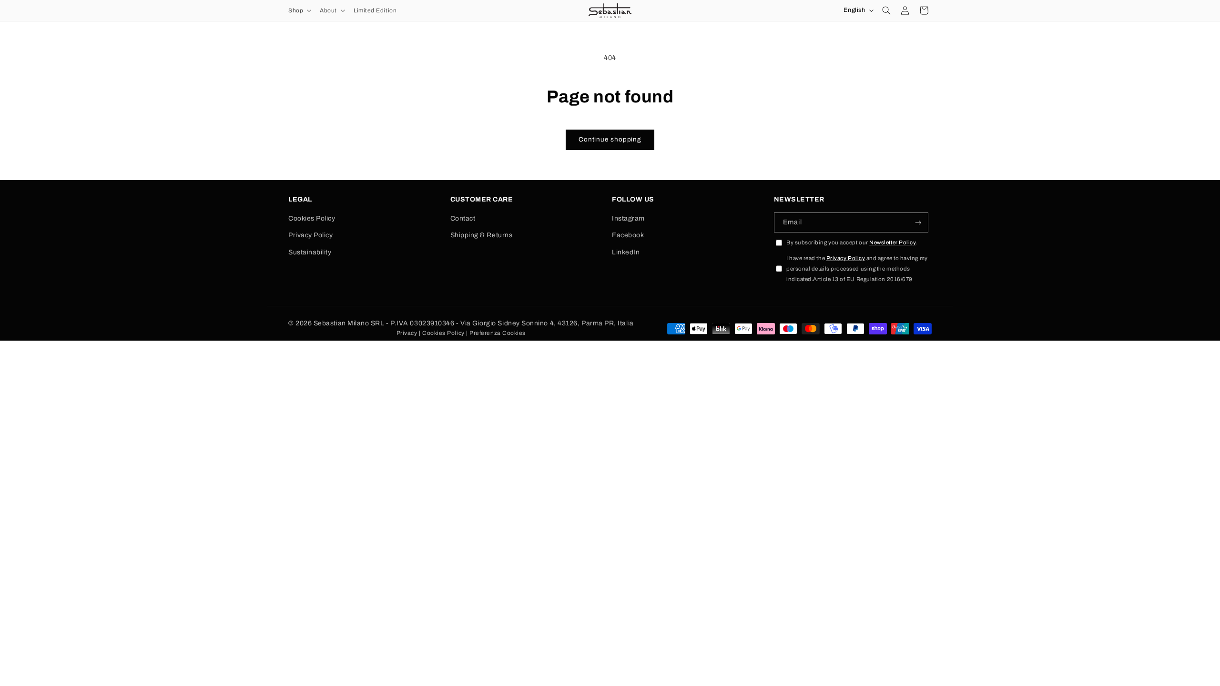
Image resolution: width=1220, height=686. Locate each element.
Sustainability (310, 252)
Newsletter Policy (892, 242)
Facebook (628, 235)
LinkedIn (626, 252)
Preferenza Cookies (497, 333)
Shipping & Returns (481, 235)
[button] (299, 10)
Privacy (406, 333)
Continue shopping (610, 139)
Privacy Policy (310, 235)
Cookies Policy (312, 218)
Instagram (628, 218)
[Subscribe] (918, 222)
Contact (463, 218)
